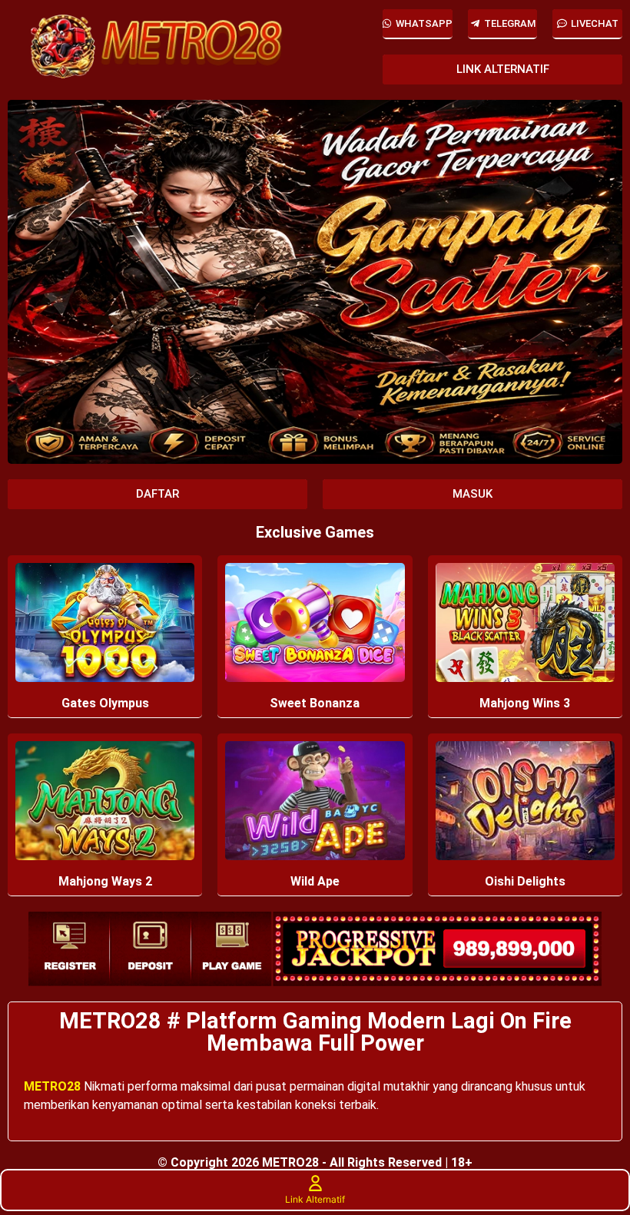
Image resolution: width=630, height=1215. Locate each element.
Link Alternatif (315, 1199)
